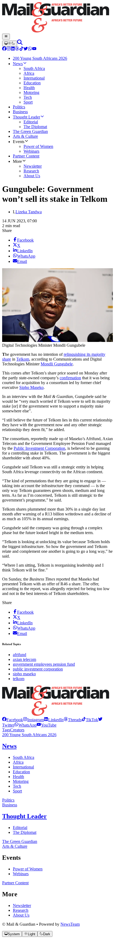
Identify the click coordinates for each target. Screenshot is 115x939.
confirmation (70, 378)
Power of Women (28, 869)
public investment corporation (38, 669)
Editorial (20, 827)
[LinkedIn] (13, 49)
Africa (18, 762)
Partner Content (15, 883)
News (9, 746)
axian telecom (24, 659)
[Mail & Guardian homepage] (57, 18)
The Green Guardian (19, 841)
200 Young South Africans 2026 (29, 734)
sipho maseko (24, 674)
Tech (17, 786)
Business (9, 805)
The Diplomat (24, 832)
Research (20, 910)
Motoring (21, 781)
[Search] (19, 43)
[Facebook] (4, 49)
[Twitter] (26, 49)
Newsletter (22, 905)
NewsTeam (70, 924)
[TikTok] (21, 49)
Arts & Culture (14, 846)
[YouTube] (34, 49)
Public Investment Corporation (39, 448)
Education (21, 772)
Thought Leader (24, 816)
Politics (8, 800)
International (23, 767)
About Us (21, 915)
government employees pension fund (44, 664)
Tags (6, 730)
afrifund (19, 654)
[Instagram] (8, 49)
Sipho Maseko (31, 387)
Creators (17, 730)
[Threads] (17, 49)
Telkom (22, 359)
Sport (17, 791)
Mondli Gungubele (57, 364)
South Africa (23, 757)
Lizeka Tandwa (29, 212)
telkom (18, 678)
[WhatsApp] (30, 49)
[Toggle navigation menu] (6, 37)
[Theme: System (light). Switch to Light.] (9, 43)
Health (18, 776)
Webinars (21, 873)
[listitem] (12, 719)
